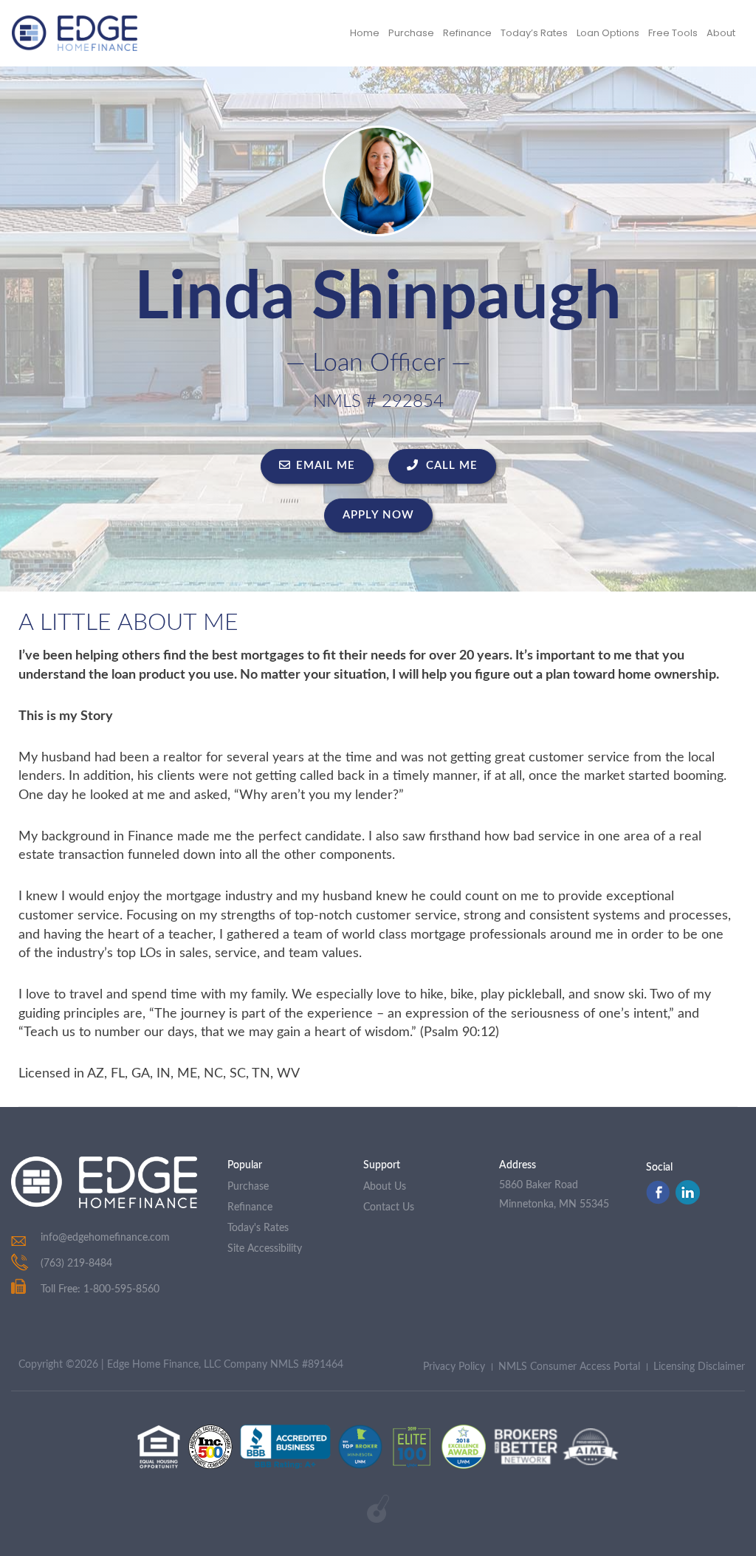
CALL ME (450, 465)
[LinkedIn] (688, 1201)
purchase (248, 1187)
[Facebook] (658, 1201)
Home (364, 33)
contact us (388, 1207)
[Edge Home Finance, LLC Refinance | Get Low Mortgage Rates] (104, 1182)
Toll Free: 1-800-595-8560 (100, 1289)
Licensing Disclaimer (699, 1367)
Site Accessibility (264, 1249)
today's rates (258, 1228)
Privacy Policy (454, 1367)
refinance (249, 1207)
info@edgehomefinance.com (105, 1238)
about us (384, 1187)
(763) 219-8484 (76, 1263)
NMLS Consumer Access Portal (569, 1367)
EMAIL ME (325, 465)
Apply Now (378, 515)
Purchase (411, 33)
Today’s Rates (534, 33)
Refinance (467, 33)
